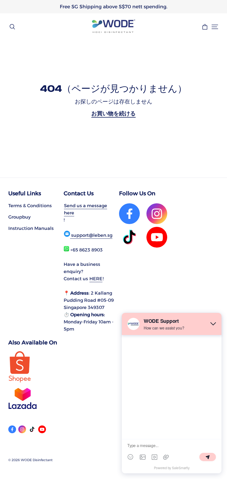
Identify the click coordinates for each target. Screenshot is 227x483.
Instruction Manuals (31, 228)
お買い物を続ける (113, 113)
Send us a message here (85, 209)
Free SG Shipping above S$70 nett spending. (113, 6)
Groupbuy (19, 217)
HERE (95, 278)
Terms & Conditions (30, 205)
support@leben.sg (91, 235)
